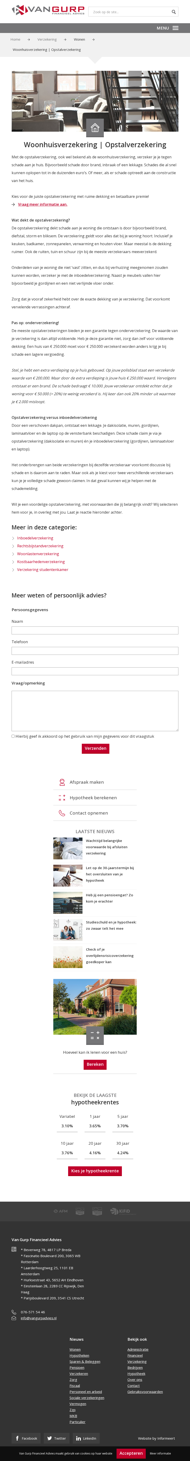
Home (15, 39)
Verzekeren (79, 1373)
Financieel (135, 1355)
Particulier (78, 1421)
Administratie (138, 1349)
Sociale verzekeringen (87, 1397)
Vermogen (78, 1403)
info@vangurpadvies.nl (39, 1318)
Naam (17, 621)
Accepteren (131, 1453)
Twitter (59, 1438)
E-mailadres (23, 662)
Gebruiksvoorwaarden (145, 1391)
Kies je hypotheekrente (95, 1171)
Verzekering (47, 39)
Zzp (73, 1409)
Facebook (29, 1438)
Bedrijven (135, 1367)
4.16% (95, 1152)
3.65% (95, 1125)
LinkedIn (89, 1438)
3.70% (123, 1125)
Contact (133, 1385)
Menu (163, 28)
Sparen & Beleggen (85, 1361)
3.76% (67, 1152)
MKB (73, 1415)
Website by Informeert (156, 1438)
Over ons (134, 1379)
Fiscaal (75, 1385)
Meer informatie (160, 1453)
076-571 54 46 (33, 1312)
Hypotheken (79, 1355)
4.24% (123, 1152)
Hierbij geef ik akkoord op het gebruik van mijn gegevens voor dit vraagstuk (85, 736)
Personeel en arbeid (86, 1391)
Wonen (79, 39)
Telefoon (20, 641)
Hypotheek (136, 1373)
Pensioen (77, 1367)
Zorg (73, 1379)
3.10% (67, 1125)
